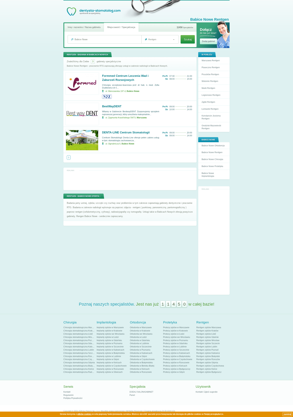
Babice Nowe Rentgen (212, 152)
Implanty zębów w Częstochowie (112, 366)
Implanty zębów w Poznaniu (109, 343)
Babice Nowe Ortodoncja (213, 145)
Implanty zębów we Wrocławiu (110, 334)
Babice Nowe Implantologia (208, 174)
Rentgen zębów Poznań (207, 350)
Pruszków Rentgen (210, 74)
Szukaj (188, 39)
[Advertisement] (214, 242)
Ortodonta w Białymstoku (141, 362)
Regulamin (68, 395)
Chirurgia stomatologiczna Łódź (78, 334)
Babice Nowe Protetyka (212, 166)
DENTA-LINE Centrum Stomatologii (126, 132)
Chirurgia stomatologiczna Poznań (79, 340)
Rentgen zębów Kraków (207, 331)
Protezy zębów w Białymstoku (176, 356)
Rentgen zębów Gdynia (207, 362)
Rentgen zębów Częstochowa (210, 366)
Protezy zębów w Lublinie (175, 346)
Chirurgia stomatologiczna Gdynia (79, 362)
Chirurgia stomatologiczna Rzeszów (80, 356)
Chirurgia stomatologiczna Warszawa (80, 327)
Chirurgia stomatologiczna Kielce (78, 369)
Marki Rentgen (208, 88)
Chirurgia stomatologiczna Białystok (79, 366)
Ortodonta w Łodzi (138, 337)
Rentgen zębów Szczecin (208, 343)
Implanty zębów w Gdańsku (109, 340)
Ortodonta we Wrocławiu (141, 334)
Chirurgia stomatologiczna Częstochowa (82, 359)
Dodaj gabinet (208, 41)
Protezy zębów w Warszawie (176, 327)
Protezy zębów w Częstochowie (177, 359)
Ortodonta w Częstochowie (142, 359)
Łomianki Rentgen (210, 109)
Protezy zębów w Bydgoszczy (176, 369)
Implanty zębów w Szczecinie (110, 346)
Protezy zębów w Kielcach (175, 366)
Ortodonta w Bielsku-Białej (142, 366)
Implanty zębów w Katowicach (110, 350)
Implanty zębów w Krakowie (109, 331)
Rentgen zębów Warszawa (208, 327)
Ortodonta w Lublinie (139, 343)
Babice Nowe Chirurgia (212, 159)
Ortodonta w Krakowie (140, 331)
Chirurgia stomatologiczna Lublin (78, 350)
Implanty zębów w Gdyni (108, 359)
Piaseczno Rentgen (211, 67)
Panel (132, 395)
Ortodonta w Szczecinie (141, 346)
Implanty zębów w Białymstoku (111, 353)
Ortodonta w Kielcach (140, 369)
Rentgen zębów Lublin (206, 346)
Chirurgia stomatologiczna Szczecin (79, 353)
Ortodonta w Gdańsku (140, 340)
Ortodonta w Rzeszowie (141, 372)
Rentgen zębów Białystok (208, 356)
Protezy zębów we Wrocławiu (176, 337)
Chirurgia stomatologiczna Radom (79, 372)
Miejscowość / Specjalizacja (121, 27)
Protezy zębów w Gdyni (174, 372)
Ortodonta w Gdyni (138, 356)
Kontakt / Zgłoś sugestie (207, 392)
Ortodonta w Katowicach (141, 353)
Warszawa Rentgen (211, 60)
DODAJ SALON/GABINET (141, 392)
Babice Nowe (133, 91)
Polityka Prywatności (72, 398)
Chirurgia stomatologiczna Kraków (79, 331)
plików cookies (84, 414)
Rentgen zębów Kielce (206, 369)
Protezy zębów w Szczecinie (176, 350)
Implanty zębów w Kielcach (109, 362)
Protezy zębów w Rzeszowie (176, 362)
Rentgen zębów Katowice (208, 353)
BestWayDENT (111, 106)
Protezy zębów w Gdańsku (175, 343)
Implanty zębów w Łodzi (108, 337)
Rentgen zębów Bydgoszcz (208, 372)
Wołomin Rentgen (210, 81)
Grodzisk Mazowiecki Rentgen (211, 127)
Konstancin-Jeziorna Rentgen (211, 117)
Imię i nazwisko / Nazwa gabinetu (84, 27)
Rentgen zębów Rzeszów (208, 359)
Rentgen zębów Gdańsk (207, 337)
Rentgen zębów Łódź (206, 334)
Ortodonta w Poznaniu (140, 350)
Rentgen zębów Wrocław (207, 340)
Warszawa (142, 117)
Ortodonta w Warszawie (141, 327)
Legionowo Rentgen (211, 95)
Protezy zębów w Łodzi (173, 334)
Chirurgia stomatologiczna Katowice (80, 346)
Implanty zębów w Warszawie (110, 327)
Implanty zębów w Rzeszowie (110, 369)
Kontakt (66, 392)
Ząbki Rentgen (208, 102)
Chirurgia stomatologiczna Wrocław (79, 337)
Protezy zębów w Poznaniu (175, 340)
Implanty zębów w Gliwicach (110, 372)
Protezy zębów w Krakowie (175, 331)
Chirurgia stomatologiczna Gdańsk (79, 343)
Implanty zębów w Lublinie (109, 356)
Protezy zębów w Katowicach (176, 353)
